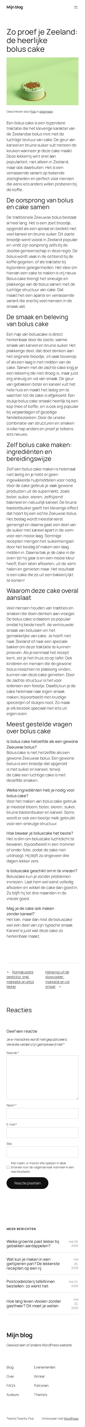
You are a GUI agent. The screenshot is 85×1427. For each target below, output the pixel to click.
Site (9, 1144)
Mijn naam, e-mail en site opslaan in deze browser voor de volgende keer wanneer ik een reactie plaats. (42, 1167)
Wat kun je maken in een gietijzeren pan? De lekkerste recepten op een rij (33, 1263)
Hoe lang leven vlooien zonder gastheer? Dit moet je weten (34, 1303)
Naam (11, 1105)
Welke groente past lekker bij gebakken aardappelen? (33, 1243)
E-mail (12, 1124)
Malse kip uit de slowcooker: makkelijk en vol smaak (57, 979)
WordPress (71, 1418)
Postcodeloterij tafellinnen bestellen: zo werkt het (31, 1283)
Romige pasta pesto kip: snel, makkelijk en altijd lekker (20, 979)
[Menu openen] (75, 7)
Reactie (13, 1053)
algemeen (46, 111)
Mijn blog (15, 7)
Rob (33, 111)
